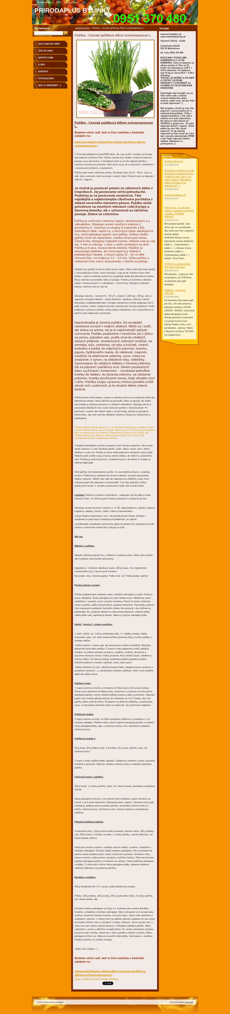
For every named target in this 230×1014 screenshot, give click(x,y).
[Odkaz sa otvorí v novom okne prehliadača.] (115, 119)
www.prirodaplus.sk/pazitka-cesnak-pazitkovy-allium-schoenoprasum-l (110, 973)
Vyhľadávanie (42, 28)
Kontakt (43, 71)
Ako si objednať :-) (49, 85)
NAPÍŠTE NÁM (45, 57)
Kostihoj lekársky (173, 161)
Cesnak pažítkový (109, 979)
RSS (83, 2)
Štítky (77, 979)
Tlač (58, 2)
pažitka (95, 979)
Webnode (189, 1002)
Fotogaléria (46, 78)
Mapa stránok (71, 2)
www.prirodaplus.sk (175, 195)
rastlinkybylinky (82, 28)
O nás (41, 64)
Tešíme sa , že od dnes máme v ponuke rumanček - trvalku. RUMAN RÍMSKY (179, 212)
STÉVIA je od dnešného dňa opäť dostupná (177, 266)
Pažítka (86, 979)
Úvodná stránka (44, 2)
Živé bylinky (45, 51)
